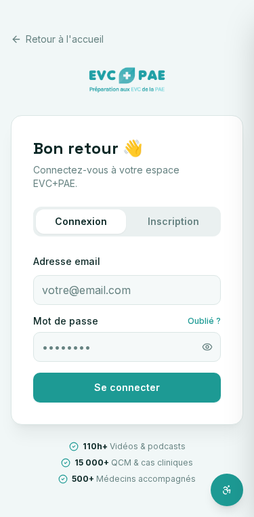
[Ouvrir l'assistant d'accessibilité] (227, 490)
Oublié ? (204, 321)
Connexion (81, 221)
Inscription (173, 221)
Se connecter (127, 387)
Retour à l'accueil (65, 39)
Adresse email (66, 261)
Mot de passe (65, 321)
